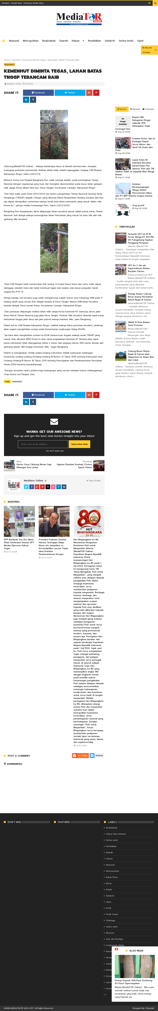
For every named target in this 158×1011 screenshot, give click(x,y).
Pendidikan (94, 40)
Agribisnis (111, 963)
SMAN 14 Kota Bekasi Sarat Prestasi (139, 324)
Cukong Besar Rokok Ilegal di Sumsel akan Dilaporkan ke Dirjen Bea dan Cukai (141, 355)
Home (6, 60)
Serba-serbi (126, 40)
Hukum (75, 40)
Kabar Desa (112, 877)
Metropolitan (30, 40)
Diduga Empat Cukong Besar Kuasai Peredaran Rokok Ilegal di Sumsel (140, 296)
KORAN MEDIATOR (12, 1008)
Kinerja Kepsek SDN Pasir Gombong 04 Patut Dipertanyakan (133, 982)
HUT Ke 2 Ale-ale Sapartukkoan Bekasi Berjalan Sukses (139, 268)
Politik (109, 889)
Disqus (99, 755)
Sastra (109, 988)
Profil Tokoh (112, 914)
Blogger (82, 755)
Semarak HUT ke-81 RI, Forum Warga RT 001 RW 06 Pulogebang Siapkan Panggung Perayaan (141, 238)
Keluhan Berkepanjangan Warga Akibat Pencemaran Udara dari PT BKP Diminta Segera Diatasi (133, 190)
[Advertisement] (135, 77)
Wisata (109, 957)
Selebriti (110, 40)
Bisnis (109, 883)
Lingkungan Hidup (115, 945)
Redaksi (5, 3)
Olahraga (110, 920)
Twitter (71, 92)
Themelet (149, 1008)
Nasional (14, 40)
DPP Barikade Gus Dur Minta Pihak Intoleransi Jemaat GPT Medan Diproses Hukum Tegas (19, 544)
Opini (140, 40)
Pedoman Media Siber (34, 3)
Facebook (39, 92)
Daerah (64, 40)
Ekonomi (110, 932)
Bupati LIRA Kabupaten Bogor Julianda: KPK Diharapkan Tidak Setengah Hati (133, 123)
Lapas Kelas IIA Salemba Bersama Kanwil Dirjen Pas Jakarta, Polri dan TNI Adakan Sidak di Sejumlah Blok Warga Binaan (134, 167)
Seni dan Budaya (114, 939)
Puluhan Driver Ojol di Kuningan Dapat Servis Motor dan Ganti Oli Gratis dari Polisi (135, 144)
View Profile (94, 480)
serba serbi (111, 926)
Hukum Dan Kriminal (116, 834)
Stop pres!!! (138, 205)
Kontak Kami (16, 3)
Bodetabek (49, 40)
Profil (108, 908)
